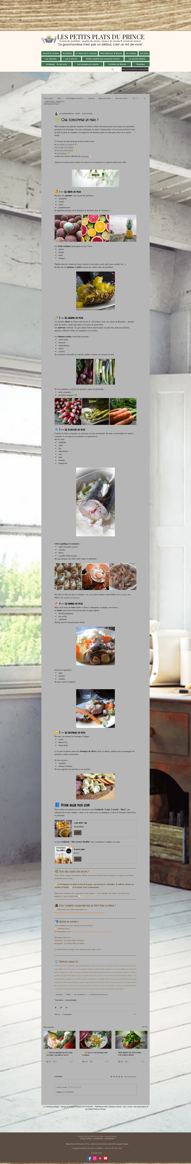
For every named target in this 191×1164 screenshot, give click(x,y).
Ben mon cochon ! (122, 98)
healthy (68, 994)
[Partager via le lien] (61, 1007)
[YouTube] (105, 1158)
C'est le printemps (70, 1000)
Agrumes (91, 98)
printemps (59, 994)
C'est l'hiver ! (59, 1000)
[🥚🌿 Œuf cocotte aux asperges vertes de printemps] (96, 1040)
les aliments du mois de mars (98, 994)
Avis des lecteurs (110, 1138)
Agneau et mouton (105, 98)
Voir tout (144, 1027)
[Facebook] (89, 1158)
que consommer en (80, 994)
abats (59, 98)
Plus (134, 98)
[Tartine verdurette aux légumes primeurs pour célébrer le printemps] (131, 1040)
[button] (67, 53)
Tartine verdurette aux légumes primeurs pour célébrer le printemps (129, 1054)
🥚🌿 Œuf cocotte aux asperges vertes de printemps (95, 1054)
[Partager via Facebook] (56, 1007)
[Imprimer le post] (66, 1007)
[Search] (112, 69)
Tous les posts (48, 98)
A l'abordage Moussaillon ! (75, 98)
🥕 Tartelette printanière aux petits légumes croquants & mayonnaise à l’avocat (59, 1054)
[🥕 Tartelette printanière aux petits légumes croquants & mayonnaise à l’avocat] (60, 1040)
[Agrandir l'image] (68, 228)
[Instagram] (95, 1158)
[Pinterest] (100, 1158)
